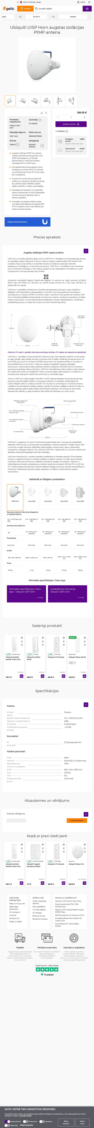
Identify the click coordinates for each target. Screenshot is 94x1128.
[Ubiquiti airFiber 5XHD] (35, 644)
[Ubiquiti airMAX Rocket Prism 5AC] (14, 644)
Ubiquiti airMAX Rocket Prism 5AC (13, 658)
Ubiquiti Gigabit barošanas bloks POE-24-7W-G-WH (34, 866)
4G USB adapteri (39, 910)
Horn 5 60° (64, 501)
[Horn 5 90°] (80, 493)
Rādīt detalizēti (26, 1125)
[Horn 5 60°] (64, 493)
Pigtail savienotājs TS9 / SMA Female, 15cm (66, 905)
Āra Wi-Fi (36, 17)
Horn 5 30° (32, 501)
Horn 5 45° (48, 501)
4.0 (51, 654)
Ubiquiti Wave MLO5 (77, 657)
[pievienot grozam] (21, 676)
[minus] (57, 117)
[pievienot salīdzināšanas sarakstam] (41, 113)
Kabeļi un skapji (15, 921)
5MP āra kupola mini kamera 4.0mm (69, 915)
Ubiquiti (13, 144)
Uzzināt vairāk (25, 1116)
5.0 (9, 654)
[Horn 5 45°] (48, 493)
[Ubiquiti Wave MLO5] (77, 644)
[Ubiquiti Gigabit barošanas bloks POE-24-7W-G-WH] (35, 851)
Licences (12, 915)
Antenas (73, 17)
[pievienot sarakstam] (46, 113)
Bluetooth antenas (40, 919)
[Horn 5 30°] (32, 493)
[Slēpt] (86, 251)
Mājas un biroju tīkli (17, 903)
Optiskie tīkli (14, 918)
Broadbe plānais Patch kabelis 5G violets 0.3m (68, 919)
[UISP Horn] (15, 493)
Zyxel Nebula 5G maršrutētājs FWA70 (67, 925)
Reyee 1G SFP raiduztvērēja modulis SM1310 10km (69, 911)
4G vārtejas (37, 913)
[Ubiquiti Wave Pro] (77, 851)
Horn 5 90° (80, 501)
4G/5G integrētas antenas (39, 902)
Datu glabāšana (39, 906)
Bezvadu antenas (32, 145)
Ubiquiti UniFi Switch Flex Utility (68, 901)
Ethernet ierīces (39, 916)
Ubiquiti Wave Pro (76, 864)
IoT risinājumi (14, 912)
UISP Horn (15, 501)
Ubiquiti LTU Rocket (56, 657)
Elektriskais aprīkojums (13, 908)
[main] (9, 8)
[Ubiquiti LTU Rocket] (56, 644)
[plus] (84, 117)
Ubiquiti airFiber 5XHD (33, 658)
